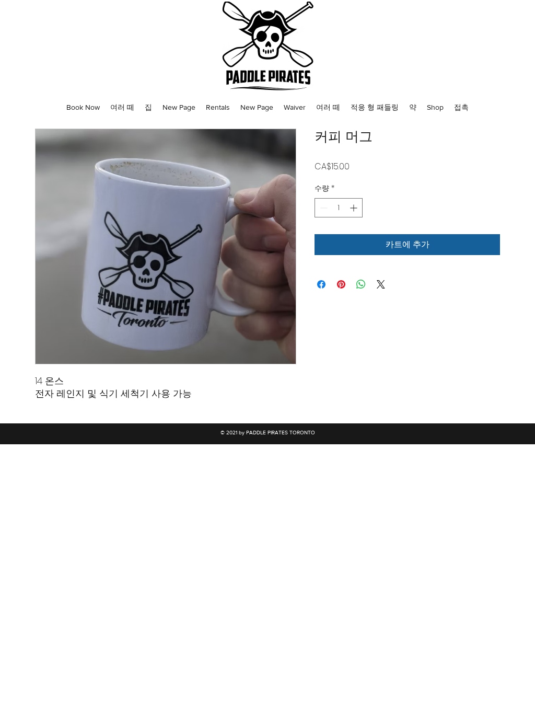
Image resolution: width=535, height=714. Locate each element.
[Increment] (354, 208)
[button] (83, 107)
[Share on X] (381, 284)
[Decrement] (322, 208)
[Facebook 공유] (321, 284)
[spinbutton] (338, 208)
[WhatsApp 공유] (361, 284)
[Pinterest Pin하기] (341, 284)
